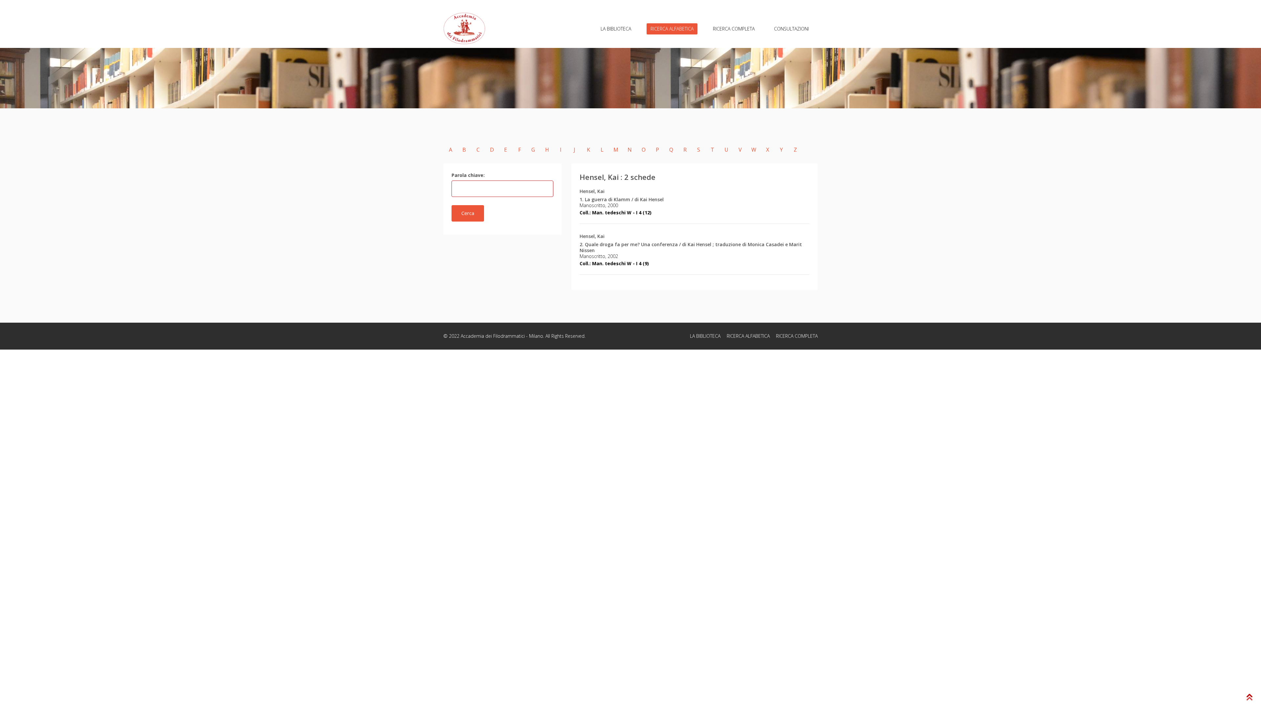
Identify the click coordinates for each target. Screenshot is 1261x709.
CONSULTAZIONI (791, 29)
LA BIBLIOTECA (616, 29)
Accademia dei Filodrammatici (493, 336)
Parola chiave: (468, 175)
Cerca (467, 213)
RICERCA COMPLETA (734, 29)
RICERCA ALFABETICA (672, 29)
